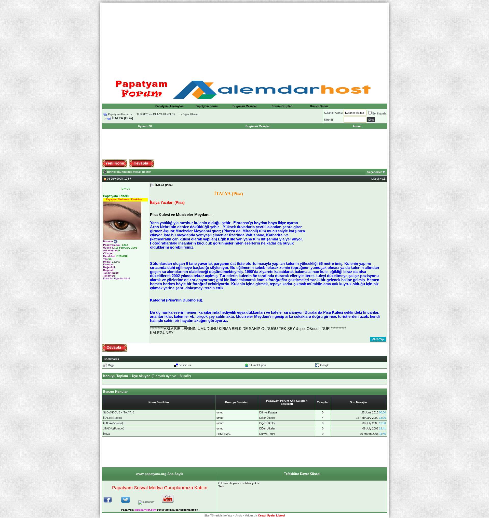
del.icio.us (185, 365)
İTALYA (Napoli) (112, 417)
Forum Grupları (282, 106)
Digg (111, 365)
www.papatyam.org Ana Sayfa (159, 474)
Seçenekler (374, 172)
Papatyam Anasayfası (169, 106)
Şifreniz (328, 119)
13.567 (116, 261)
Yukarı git (251, 515)
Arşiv (238, 515)
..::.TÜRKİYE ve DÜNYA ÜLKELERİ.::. (156, 114)
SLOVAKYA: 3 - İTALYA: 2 (118, 412)
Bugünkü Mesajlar (245, 106)
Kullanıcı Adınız (333, 112)
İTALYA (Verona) (113, 423)
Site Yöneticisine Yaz (218, 515)
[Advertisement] (244, 38)
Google (324, 365)
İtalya (106, 433)
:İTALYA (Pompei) (113, 428)
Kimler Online (319, 106)
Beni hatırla (379, 113)
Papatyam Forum (207, 106)
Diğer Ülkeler (191, 114)
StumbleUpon (257, 365)
